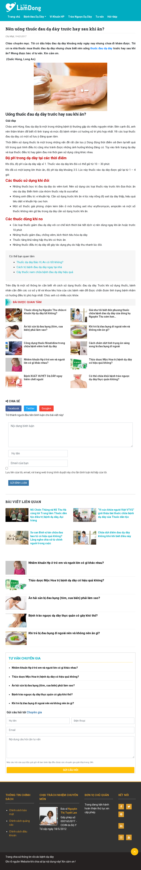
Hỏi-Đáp (112, 16)
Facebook (13, 408)
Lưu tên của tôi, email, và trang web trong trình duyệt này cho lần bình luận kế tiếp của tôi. (56, 472)
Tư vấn (99, 16)
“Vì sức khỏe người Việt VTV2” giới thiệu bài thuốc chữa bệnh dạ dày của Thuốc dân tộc (116, 513)
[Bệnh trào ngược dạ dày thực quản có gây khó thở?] (16, 620)
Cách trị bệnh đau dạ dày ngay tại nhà (39, 267)
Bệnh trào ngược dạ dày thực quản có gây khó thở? (63, 615)
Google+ (46, 408)
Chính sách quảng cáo (19, 822)
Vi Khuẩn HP (57, 16)
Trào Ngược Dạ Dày (80, 16)
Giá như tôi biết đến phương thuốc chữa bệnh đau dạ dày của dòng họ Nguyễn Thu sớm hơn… (110, 313)
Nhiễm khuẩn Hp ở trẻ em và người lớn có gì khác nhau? (66, 563)
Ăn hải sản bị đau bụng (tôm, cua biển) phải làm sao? (64, 598)
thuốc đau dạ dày (101, 48)
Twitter (30, 408)
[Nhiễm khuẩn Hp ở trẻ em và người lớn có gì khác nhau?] (16, 568)
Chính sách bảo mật (18, 812)
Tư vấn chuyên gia (24, 658)
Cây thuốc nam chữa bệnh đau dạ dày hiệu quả (45, 272)
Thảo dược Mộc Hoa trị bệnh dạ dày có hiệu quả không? (66, 580)
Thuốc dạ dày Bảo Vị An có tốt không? (40, 262)
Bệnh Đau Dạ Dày (34, 16)
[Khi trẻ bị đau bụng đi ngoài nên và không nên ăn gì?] (16, 638)
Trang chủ (14, 16)
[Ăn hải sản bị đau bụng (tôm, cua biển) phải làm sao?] (16, 603)
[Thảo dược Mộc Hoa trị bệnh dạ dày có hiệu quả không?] (16, 585)
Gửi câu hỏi (70, 769)
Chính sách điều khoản (18, 833)
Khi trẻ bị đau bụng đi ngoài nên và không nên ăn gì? (64, 633)
